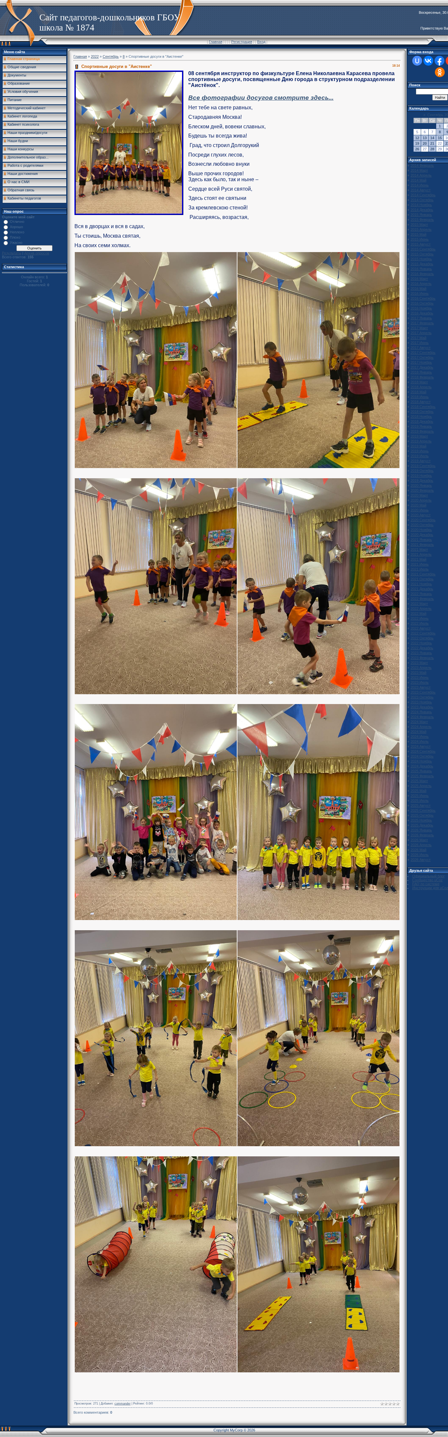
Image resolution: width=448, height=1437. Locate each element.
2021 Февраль (422, 545)
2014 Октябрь (422, 200)
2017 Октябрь (422, 357)
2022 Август (421, 628)
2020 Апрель (421, 500)
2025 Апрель (421, 786)
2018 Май (418, 392)
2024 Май (418, 732)
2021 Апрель (421, 554)
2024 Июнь (420, 737)
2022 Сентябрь (423, 633)
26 (417, 149)
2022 (95, 56)
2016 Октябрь (422, 303)
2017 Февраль (422, 323)
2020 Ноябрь (421, 530)
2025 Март (419, 781)
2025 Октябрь (422, 815)
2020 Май (418, 505)
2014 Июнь (420, 185)
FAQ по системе (425, 884)
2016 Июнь (420, 293)
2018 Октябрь (422, 412)
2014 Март (419, 170)
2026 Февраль (422, 835)
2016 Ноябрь (421, 308)
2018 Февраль (422, 377)
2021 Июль (420, 569)
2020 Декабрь (422, 535)
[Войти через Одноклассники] (440, 72)
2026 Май (418, 850)
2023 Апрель (421, 668)
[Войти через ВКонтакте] (428, 61)
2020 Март (419, 495)
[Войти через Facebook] (439, 61)
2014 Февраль (422, 165)
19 (417, 143)
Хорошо (16, 227)
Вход (261, 42)
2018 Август (421, 402)
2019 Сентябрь (423, 466)
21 (432, 143)
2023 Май (418, 673)
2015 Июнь (420, 239)
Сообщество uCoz (427, 880)
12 (417, 138)
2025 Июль (420, 801)
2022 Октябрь (422, 638)
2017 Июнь (420, 343)
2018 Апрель (421, 387)
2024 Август (421, 746)
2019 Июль (420, 456)
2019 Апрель (421, 441)
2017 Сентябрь (423, 352)
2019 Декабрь (422, 481)
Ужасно (16, 243)
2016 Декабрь (422, 313)
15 (440, 138)
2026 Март (419, 840)
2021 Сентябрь (423, 574)
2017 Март (419, 328)
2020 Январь (421, 485)
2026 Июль (420, 855)
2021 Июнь (420, 564)
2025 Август (421, 805)
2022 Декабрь (422, 648)
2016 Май (418, 288)
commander (122, 1403)
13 (425, 138)
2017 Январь (421, 318)
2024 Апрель (421, 727)
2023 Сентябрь (423, 692)
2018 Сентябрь (423, 407)
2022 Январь (421, 594)
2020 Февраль (422, 490)
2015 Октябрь (422, 254)
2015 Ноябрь (421, 259)
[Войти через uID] (417, 61)
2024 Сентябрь (423, 751)
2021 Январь (421, 540)
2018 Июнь (420, 397)
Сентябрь (111, 56)
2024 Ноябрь (421, 761)
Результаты (11, 253)
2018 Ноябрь (421, 416)
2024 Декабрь (422, 766)
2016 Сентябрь (423, 298)
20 (425, 143)
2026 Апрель (421, 845)
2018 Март (419, 382)
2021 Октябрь (422, 579)
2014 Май (418, 180)
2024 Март (419, 722)
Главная (215, 42)
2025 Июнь (420, 796)
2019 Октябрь (422, 471)
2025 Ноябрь (421, 820)
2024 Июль (420, 741)
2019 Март (419, 436)
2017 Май (418, 338)
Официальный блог (428, 876)
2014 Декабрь (422, 210)
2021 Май (418, 559)
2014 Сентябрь (423, 195)
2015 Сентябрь (423, 249)
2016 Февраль (422, 274)
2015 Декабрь (422, 264)
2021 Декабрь (422, 589)
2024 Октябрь (422, 756)
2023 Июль (420, 682)
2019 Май (418, 446)
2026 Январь (421, 830)
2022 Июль (420, 623)
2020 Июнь (420, 510)
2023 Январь (421, 653)
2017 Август (421, 348)
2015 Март (419, 224)
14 (432, 138)
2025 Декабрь (422, 825)
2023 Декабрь (422, 707)
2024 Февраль (422, 717)
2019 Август (421, 461)
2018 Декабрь (422, 421)
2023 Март (419, 663)
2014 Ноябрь (421, 205)
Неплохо (17, 232)
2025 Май (418, 791)
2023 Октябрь (422, 697)
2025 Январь (421, 771)
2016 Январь (421, 269)
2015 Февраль (422, 220)
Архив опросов (36, 253)
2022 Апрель (421, 609)
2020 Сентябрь (423, 520)
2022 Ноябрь (421, 643)
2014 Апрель (421, 175)
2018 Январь (421, 372)
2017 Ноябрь (421, 362)
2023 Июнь (420, 677)
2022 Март (419, 604)
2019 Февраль (422, 431)
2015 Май (418, 234)
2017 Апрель (421, 333)
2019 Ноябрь (421, 476)
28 (432, 149)
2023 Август (421, 687)
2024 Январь (421, 712)
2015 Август (421, 244)
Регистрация (241, 42)
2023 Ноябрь (421, 702)
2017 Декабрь (422, 367)
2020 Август (421, 515)
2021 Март (419, 549)
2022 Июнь (420, 618)
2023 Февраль (422, 658)
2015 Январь (421, 215)
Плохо (15, 237)
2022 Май (418, 613)
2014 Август (421, 190)
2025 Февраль (422, 776)
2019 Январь (421, 426)
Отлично (17, 222)
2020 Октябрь (422, 525)
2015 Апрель (421, 229)
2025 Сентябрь (423, 810)
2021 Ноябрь (421, 584)
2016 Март (419, 279)
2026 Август (421, 860)
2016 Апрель (421, 284)
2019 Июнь (420, 451)
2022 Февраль (422, 599)
